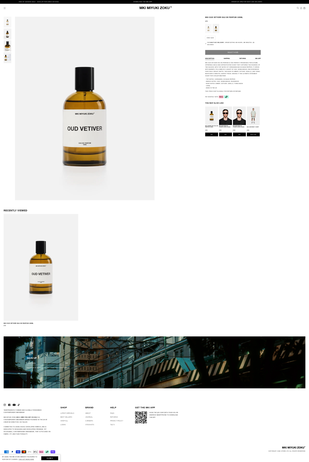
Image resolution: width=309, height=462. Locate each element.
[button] (5, 8)
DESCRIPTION (209, 58)
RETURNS (242, 58)
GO (66, 363)
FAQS (112, 413)
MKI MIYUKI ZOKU (154, 8)
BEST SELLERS (66, 417)
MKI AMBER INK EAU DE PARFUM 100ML (211, 126)
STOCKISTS (89, 425)
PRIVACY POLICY (116, 421)
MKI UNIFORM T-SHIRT (253, 127)
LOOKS (63, 425)
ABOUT (88, 413)
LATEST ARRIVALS (67, 413)
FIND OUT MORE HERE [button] (26, 459)
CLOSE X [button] (50, 458)
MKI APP (258, 58)
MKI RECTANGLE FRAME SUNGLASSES (225, 126)
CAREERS (89, 421)
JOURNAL (89, 417)
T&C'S (112, 425)
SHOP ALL (64, 421)
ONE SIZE (210, 38)
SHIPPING (227, 58)
